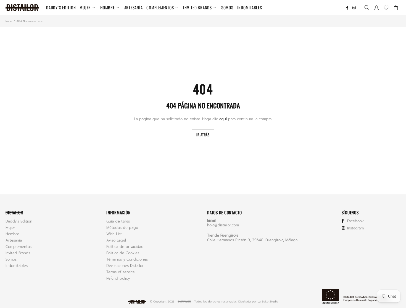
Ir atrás (202, 134)
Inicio (9, 21)
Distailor (22, 7)
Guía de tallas (118, 221)
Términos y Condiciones (127, 259)
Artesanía (14, 240)
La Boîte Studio (268, 301)
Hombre (12, 234)
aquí (223, 119)
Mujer (10, 227)
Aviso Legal (116, 240)
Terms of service (120, 272)
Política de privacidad (125, 246)
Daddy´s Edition (19, 221)
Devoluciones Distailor (125, 265)
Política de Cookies (122, 253)
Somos (11, 259)
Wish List (114, 234)
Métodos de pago (122, 227)
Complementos (18, 246)
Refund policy (118, 278)
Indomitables (17, 265)
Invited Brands (18, 253)
